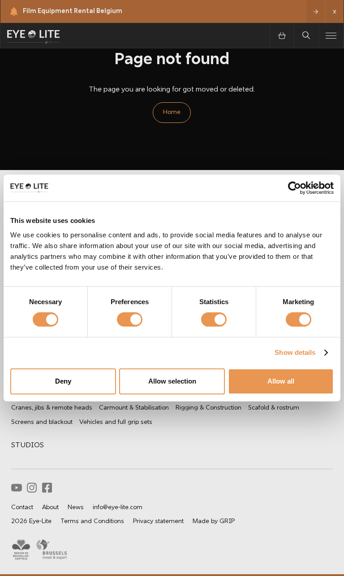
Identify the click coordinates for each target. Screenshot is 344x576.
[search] (306, 35)
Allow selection (172, 381)
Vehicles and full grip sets (115, 422)
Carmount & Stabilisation (134, 408)
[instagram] (31, 488)
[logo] (33, 35)
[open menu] (331, 35)
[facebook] (47, 488)
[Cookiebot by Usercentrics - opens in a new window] (294, 188)
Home (172, 112)
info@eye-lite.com (117, 507)
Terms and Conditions (92, 521)
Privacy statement (158, 521)
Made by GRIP (214, 521)
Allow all (280, 381)
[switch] (120, 319)
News (76, 507)
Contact (22, 507)
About (50, 507)
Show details (295, 352)
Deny (63, 381)
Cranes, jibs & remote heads (51, 408)
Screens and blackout (42, 422)
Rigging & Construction (208, 408)
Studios (27, 445)
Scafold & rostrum (273, 408)
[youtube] (16, 488)
